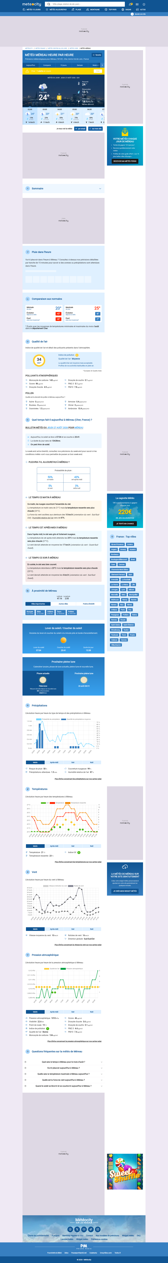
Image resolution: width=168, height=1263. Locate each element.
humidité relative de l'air (43, 518)
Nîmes (129, 605)
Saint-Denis (115, 625)
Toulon (126, 630)
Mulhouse (115, 600)
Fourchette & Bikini (54, 1253)
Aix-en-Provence (117, 544)
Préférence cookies (99, 1239)
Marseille (114, 595)
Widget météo (128, 1235)
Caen (113, 564)
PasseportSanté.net (79, 1253)
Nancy (124, 600)
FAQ (138, 1235)
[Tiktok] (91, 1230)
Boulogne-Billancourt (119, 559)
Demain (80, 65)
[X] (77, 1230)
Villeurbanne (116, 645)
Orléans (114, 610)
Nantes (134, 600)
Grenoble (114, 580)
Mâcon (131, 590)
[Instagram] (98, 1230)
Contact (89, 1235)
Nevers (113, 605)
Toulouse (114, 635)
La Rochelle (126, 580)
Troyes (132, 635)
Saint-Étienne (128, 625)
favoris (98, 55)
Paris (123, 610)
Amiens (130, 544)
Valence (114, 640)
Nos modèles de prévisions (107, 1235)
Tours (124, 635)
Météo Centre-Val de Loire (57, 48)
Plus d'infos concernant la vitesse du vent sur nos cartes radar (78, 945)
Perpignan (115, 615)
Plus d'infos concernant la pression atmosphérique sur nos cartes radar (74, 1041)
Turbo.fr (118, 1253)
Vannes (124, 640)
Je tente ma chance (125, 524)
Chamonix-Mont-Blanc (119, 569)
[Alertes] (130, 4)
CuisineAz (93, 1253)
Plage (78, 10)
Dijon (130, 575)
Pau (129, 610)
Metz (123, 595)
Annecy (123, 549)
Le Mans (125, 585)
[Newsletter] (137, 5)
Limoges (114, 590)
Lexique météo (67, 1239)
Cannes (122, 564)
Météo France (40, 48)
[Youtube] (84, 1230)
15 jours (63, 65)
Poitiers (126, 615)
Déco (66, 1253)
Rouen (123, 620)
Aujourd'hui (30, 65)
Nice (121, 605)
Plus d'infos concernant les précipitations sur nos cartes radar (78, 779)
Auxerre (133, 549)
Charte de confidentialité (38, 1235)
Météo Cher (74, 48)
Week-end (96, 65)
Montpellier (133, 595)
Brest (133, 559)
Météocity (29, 48)
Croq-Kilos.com (106, 1253)
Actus (142, 10)
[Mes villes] (144, 5)
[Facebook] (70, 1230)
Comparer (47, 65)
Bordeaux (115, 554)
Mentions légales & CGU (72, 1235)
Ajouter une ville (140, 14)
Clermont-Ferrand (118, 575)
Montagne (95, 10)
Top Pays (112, 10)
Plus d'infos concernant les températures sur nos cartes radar (78, 862)
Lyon (123, 590)
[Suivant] (102, 65)
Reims (134, 615)
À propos (55, 1235)
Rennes (114, 620)
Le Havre (114, 585)
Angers (114, 549)
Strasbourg (115, 630)
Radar (128, 10)
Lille (133, 585)
